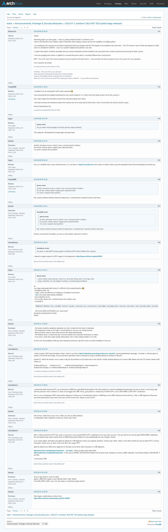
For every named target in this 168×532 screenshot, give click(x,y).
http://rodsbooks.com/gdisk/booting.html (48, 453)
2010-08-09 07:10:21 (40, 206)
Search (20, 14)
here (36, 295)
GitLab (134, 4)
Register (28, 14)
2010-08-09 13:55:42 (40, 242)
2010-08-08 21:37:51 (40, 141)
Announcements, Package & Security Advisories (39, 23)
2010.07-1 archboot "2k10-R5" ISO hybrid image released (93, 23)
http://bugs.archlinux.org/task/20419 (89, 256)
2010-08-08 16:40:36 (40, 31)
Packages (108, 4)
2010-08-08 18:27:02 (40, 118)
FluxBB (158, 524)
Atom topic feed (156, 521)
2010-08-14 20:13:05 (40, 472)
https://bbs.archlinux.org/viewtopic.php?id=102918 (52, 498)
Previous (15, 27)
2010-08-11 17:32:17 (40, 270)
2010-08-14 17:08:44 (40, 385)
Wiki (126, 4)
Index (8, 14)
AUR (151, 4)
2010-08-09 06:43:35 (40, 179)
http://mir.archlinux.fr (85, 164)
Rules (14, 14)
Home (98, 4)
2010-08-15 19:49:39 (40, 492)
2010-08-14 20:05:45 (40, 430)
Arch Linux (12, 3)
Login (34, 14)
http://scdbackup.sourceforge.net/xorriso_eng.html (97, 353)
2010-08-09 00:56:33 (40, 160)
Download (161, 4)
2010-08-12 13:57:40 (40, 349)
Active (149, 17)
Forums (118, 4)
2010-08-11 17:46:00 (40, 324)
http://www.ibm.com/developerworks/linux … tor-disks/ (53, 450)
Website (12, 99)
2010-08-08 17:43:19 (40, 87)
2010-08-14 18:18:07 (40, 411)
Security (143, 4)
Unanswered (157, 17)
